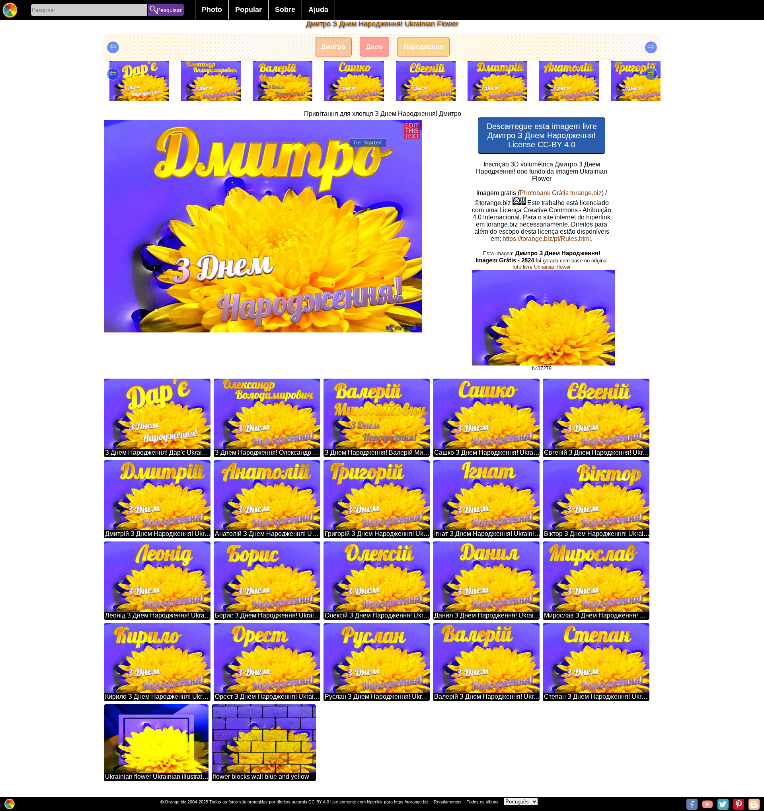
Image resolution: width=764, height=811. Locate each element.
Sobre (285, 10)
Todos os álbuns (483, 801)
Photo (212, 10)
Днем (374, 46)
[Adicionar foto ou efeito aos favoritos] (114, 131)
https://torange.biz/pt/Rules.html (547, 238)
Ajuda (318, 10)
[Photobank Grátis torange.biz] (10, 10)
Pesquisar (169, 10)
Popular (248, 10)
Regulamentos (448, 801)
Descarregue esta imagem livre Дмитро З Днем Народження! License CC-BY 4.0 (542, 135)
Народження (423, 46)
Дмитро (333, 46)
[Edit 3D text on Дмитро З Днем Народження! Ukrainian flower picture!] (412, 131)
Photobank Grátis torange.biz (561, 193)
